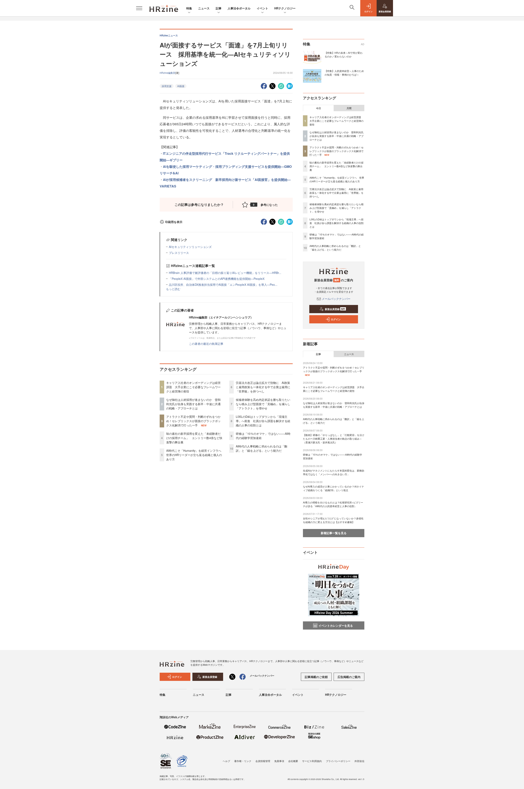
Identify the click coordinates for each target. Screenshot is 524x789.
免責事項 (279, 761)
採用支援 (167, 86)
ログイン (336, 319)
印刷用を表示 (173, 222)
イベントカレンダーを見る (335, 625)
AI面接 (180, 86)
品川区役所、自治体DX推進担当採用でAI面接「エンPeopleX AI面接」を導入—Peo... (223, 284)
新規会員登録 (335, 309)
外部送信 (359, 761)
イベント (262, 8)
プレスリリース (179, 253)
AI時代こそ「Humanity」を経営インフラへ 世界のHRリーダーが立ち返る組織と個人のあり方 (195, 454)
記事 (218, 8)
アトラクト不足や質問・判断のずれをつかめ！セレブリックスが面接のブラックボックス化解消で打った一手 (193, 421)
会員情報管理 (262, 761)
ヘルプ (226, 761)
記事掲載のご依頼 (316, 677)
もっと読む (173, 289)
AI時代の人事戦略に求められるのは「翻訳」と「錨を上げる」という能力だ (261, 448)
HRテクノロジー (285, 8)
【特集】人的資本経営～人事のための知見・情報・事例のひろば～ (344, 72)
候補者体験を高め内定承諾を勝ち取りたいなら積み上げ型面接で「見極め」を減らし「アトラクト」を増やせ (263, 404)
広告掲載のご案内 (349, 677)
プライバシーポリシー (338, 761)
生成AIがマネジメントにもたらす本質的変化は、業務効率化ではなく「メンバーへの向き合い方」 (333, 472)
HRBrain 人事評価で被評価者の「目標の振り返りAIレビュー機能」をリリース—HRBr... (225, 273)
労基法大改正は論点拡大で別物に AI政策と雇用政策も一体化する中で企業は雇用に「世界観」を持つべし (263, 387)
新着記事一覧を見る (334, 533)
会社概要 (293, 761)
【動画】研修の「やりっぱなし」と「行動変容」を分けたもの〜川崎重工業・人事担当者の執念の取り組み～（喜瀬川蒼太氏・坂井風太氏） (333, 438)
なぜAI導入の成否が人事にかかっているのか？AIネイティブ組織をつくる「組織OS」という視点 (333, 488)
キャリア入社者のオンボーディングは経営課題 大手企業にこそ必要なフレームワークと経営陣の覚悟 (193, 387)
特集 (189, 8)
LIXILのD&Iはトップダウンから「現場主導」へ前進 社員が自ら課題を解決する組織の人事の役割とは (263, 421)
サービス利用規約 (312, 761)
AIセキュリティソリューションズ (190, 247)
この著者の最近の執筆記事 (206, 344)
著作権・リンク (242, 761)
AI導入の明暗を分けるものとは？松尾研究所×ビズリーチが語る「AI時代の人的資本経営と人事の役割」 (333, 504)
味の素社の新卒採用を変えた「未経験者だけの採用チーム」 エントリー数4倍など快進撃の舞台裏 (194, 437)
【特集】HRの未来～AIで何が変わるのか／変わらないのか (344, 54)
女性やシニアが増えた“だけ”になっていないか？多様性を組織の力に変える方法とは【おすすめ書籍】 (333, 520)
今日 (318, 108)
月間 (349, 108)
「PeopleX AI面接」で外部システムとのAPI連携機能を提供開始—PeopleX (216, 279)
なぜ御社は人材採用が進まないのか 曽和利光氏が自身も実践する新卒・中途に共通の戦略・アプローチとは (193, 404)
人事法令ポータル (239, 8)
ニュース (204, 8)
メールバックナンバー (336, 299)
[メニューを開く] (139, 8)
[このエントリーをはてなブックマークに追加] (290, 85)
